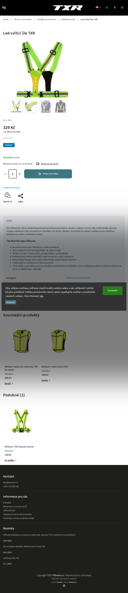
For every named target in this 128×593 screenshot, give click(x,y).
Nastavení (11, 302)
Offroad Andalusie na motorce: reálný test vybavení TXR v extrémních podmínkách (39, 535)
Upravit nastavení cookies (64, 578)
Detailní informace (11, 187)
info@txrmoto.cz (10, 482)
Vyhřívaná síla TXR (11, 558)
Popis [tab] (9, 220)
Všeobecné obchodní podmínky (17, 514)
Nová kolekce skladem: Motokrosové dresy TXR (24, 546)
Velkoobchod (9, 510)
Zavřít (115, 207)
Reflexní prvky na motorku (78, 277)
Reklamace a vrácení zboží (15, 506)
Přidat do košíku (50, 173)
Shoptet (59, 582)
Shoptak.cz (73, 582)
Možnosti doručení (49, 163)
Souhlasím (113, 290)
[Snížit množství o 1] (5, 174)
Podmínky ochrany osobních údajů (18, 518)
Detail (8, 383)
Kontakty (7, 502)
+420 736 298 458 (11, 486)
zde (41, 296)
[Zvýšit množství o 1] (19, 174)
